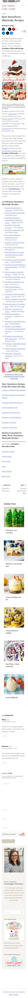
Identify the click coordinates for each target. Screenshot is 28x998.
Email (5, 819)
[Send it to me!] (14, 930)
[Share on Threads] (7, 33)
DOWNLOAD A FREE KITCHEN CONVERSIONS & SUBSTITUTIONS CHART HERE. (14, 376)
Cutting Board (7, 456)
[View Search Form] (25, 5)
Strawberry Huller (8, 451)
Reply (5, 736)
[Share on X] (10, 29)
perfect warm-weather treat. (12, 151)
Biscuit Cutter (7, 471)
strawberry (6, 148)
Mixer (4, 466)
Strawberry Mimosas (9, 422)
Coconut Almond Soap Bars (21, 489)
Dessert (4, 13)
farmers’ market (7, 119)
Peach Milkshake (12, 697)
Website (5, 828)
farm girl (16, 123)
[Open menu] (22, 5)
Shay (4, 719)
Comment (6, 784)
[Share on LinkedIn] (3, 33)
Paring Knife (6, 461)
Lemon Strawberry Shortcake (15, 348)
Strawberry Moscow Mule (11, 412)
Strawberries (6, 128)
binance (5, 746)
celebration (13, 114)
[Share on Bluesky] (11, 33)
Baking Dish (6, 476)
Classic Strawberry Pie (10, 407)
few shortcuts (14, 189)
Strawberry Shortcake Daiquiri (12, 402)
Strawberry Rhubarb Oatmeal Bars (14, 390)
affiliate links (16, 104)
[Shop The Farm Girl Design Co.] (14, 961)
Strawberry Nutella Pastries (11, 417)
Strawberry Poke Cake (9, 427)
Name (5, 810)
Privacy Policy (14, 994)
